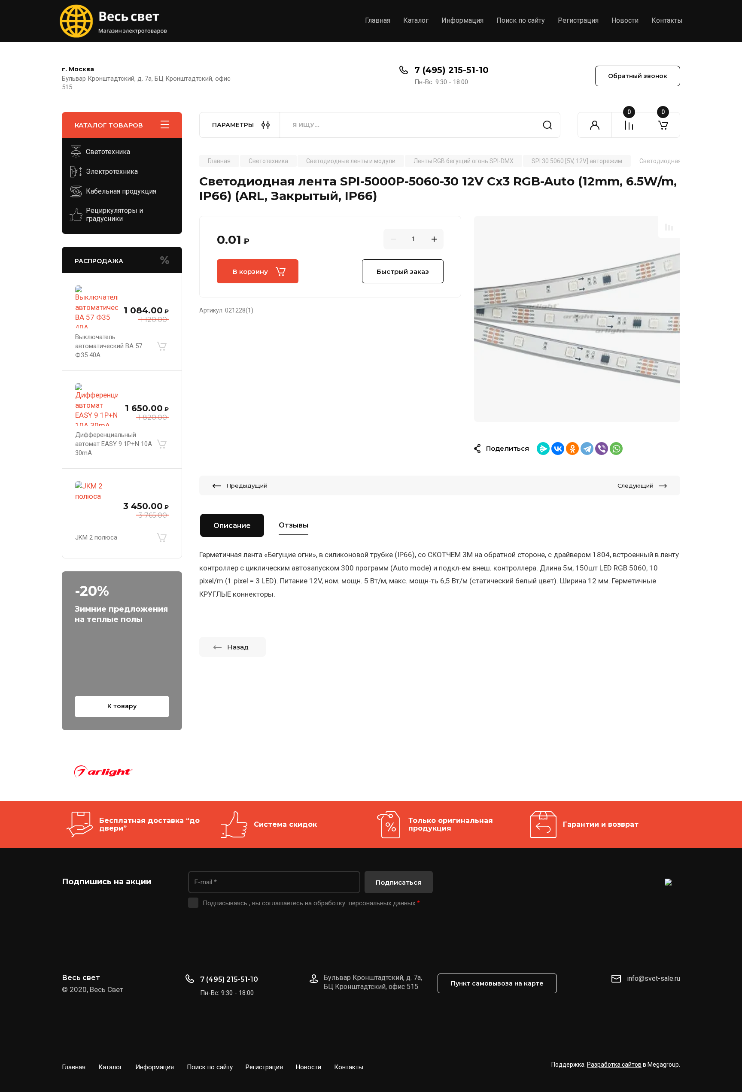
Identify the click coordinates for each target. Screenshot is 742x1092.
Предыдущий (246, 485)
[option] (577, 319)
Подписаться (399, 882)
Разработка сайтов (614, 1064)
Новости (625, 20)
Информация (462, 20)
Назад (238, 647)
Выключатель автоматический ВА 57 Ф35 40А (108, 346)
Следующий (635, 485)
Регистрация (578, 20)
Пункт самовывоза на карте (497, 983)
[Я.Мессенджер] (543, 448)
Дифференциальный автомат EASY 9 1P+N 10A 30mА (113, 444)
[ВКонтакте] (557, 448)
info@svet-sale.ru (653, 978)
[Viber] (601, 448)
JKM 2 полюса (96, 537)
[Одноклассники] (572, 448)
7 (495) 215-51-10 (451, 70)
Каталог (416, 20)
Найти (547, 125)
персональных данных (382, 903)
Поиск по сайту (520, 20)
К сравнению (669, 227)
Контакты (667, 20)
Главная (377, 20)
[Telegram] (587, 448)
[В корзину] (161, 346)
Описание (232, 526)
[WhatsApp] (616, 448)
